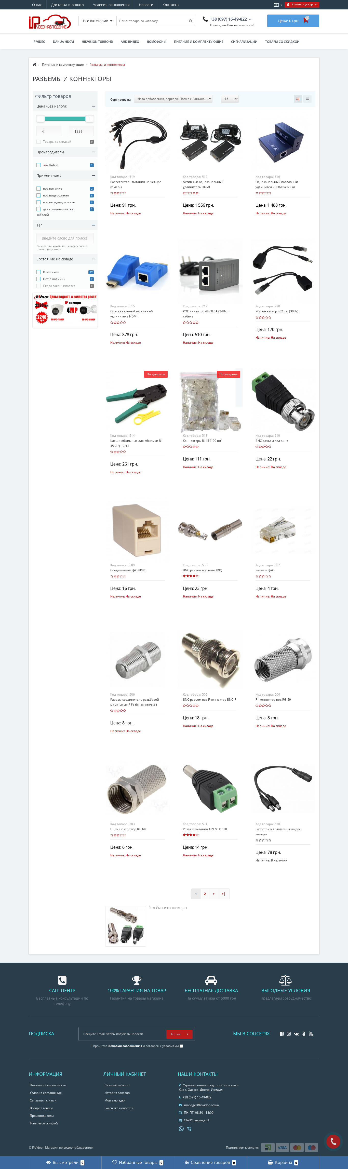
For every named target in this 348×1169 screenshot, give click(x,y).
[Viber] (189, 1129)
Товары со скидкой (282, 41)
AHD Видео (130, 41)
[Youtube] (309, 1032)
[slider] (40, 118)
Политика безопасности (48, 1085)
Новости (146, 4)
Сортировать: (120, 99)
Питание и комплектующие (198, 41)
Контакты (171, 4)
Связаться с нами (43, 1100)
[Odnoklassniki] (302, 1032)
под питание (52, 188)
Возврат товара (41, 1108)
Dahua (53, 165)
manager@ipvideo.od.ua (201, 1105)
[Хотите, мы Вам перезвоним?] (333, 1141)
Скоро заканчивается (59, 286)
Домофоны (156, 41)
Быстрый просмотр (138, 139)
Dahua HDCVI (63, 41)
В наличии (51, 272)
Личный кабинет (117, 1085)
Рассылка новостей (118, 1108)
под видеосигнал (56, 195)
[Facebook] (280, 1032)
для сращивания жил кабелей (55, 212)
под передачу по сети (59, 202)
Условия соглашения (111, 4)
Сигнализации (244, 41)
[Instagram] (287, 1032)
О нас (37, 4)
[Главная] (34, 64)
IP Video (39, 41)
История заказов (117, 1093)
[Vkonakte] (295, 1032)
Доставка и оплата (67, 4)
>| (224, 893)
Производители (42, 1115)
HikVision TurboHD (97, 41)
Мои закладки (115, 1100)
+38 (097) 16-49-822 (197, 1097)
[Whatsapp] (181, 1128)
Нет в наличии (54, 279)
